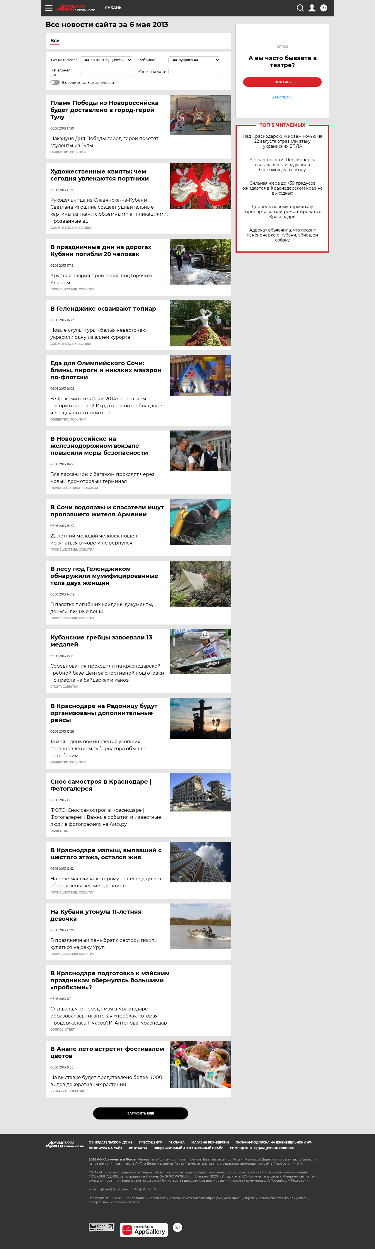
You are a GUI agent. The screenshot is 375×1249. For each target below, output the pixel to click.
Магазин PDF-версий (210, 1142)
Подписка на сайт (105, 1148)
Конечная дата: (152, 71)
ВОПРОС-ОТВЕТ (62, 1029)
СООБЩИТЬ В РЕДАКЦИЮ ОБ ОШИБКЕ (262, 1148)
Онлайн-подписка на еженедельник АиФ (274, 1142)
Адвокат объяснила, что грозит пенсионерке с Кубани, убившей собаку (282, 235)
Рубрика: (146, 60)
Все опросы (282, 97)
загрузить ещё (140, 1113)
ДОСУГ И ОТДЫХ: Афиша (70, 228)
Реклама (176, 1142)
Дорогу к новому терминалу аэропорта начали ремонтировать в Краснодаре (282, 211)
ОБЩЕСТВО (59, 831)
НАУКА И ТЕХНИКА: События (74, 488)
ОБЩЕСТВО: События (68, 152)
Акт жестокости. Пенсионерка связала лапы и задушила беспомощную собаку (282, 164)
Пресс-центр (150, 1142)
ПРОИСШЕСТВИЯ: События (72, 289)
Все (54, 40)
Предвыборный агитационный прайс (188, 1148)
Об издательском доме (110, 1142)
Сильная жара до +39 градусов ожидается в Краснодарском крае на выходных (282, 188)
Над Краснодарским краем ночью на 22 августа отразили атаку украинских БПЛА (282, 141)
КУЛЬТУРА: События (67, 1091)
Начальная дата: (60, 72)
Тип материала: (64, 60)
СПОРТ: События (64, 686)
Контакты (138, 1148)
